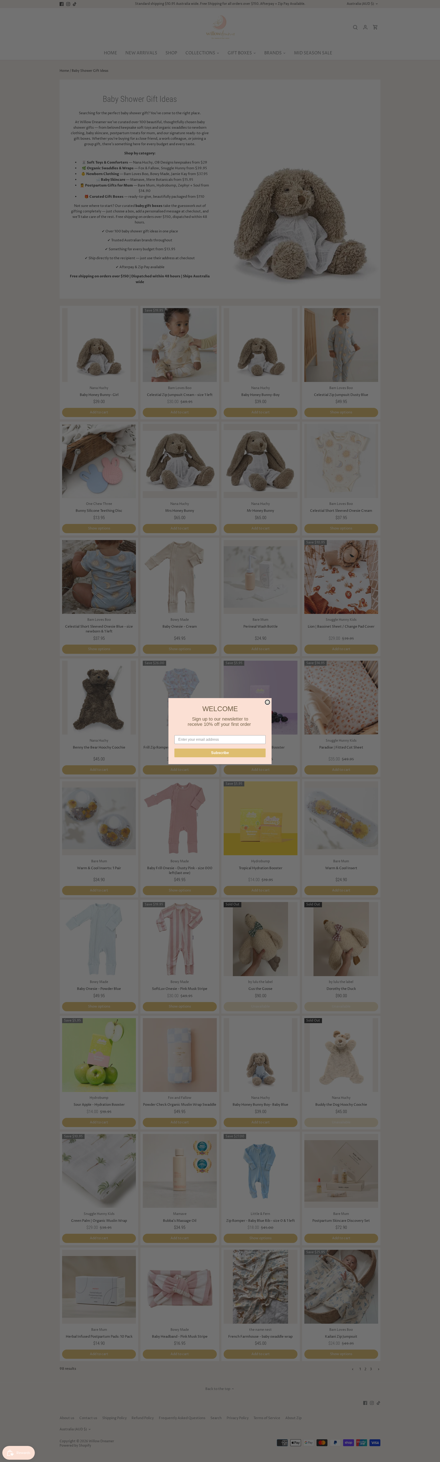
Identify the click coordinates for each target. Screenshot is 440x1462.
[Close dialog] (267, 702)
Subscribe (220, 753)
